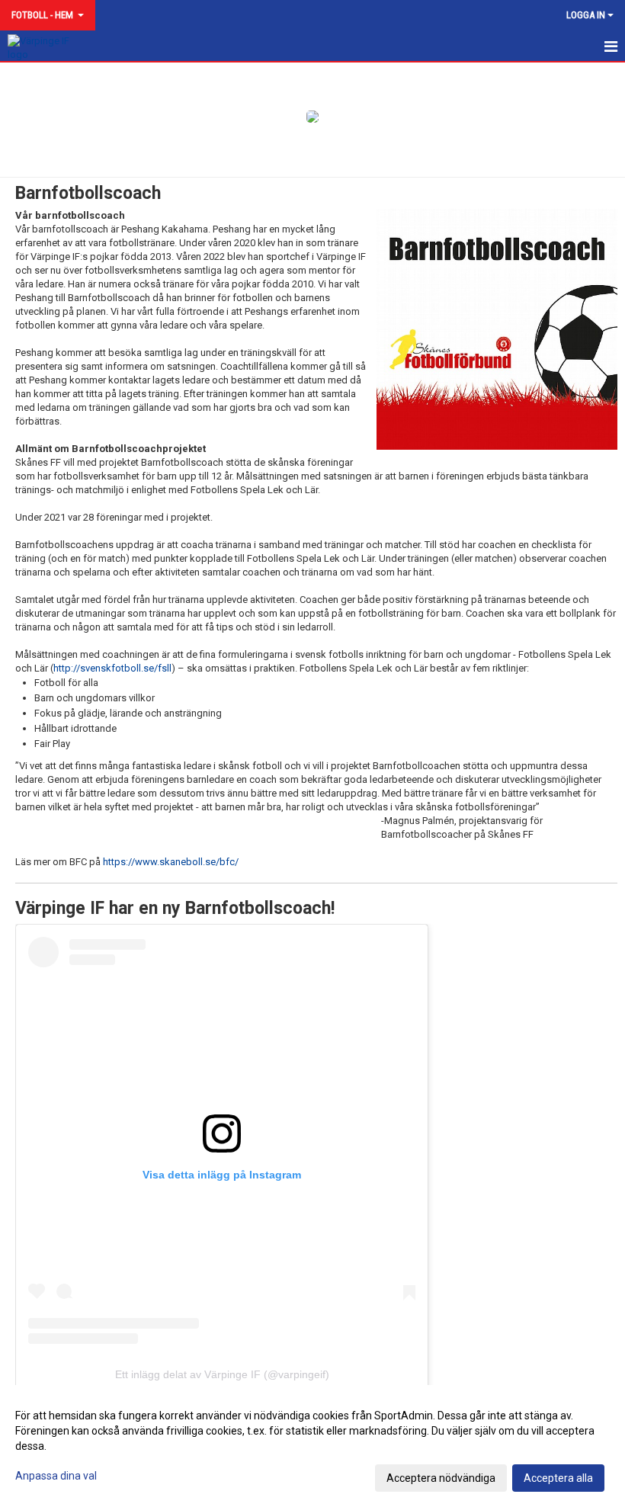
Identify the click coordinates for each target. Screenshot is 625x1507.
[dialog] (312, 1446)
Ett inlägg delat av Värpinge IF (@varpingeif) (222, 1374)
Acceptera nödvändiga (440, 1478)
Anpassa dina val (56, 1476)
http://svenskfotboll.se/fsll (112, 668)
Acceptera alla (558, 1478)
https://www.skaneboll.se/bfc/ (171, 861)
